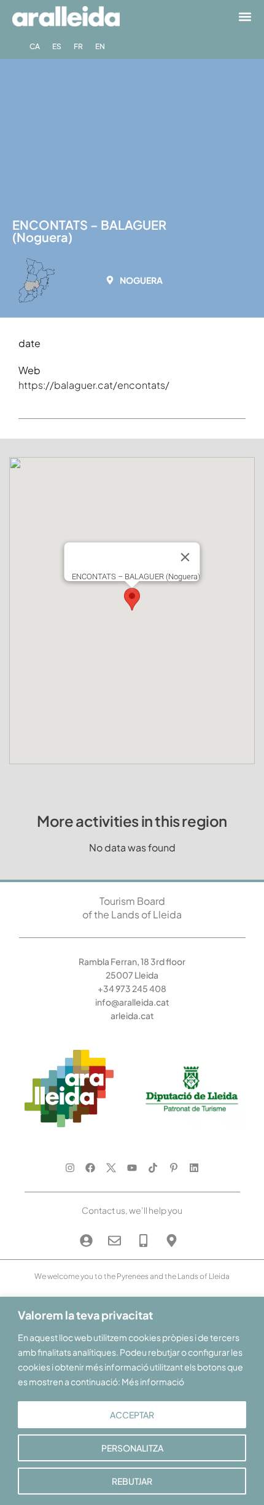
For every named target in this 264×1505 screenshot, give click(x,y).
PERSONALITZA (132, 1447)
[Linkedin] (194, 1167)
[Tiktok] (152, 1167)
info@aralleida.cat (132, 1001)
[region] (132, 1401)
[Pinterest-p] (173, 1167)
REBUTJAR (132, 1481)
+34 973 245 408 (132, 988)
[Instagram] (70, 1167)
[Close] (185, 557)
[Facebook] (90, 1167)
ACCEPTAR (132, 1414)
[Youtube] (132, 1167)
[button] (245, 16)
